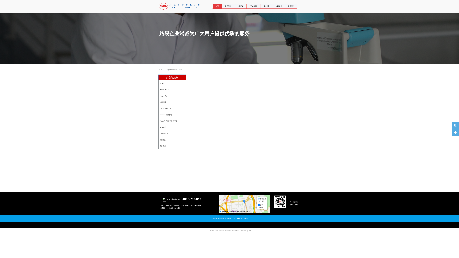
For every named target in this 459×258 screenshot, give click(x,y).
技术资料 (266, 6)
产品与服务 (253, 6)
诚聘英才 (279, 6)
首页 (217, 6)
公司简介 (228, 6)
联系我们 (291, 6)
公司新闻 (240, 6)
